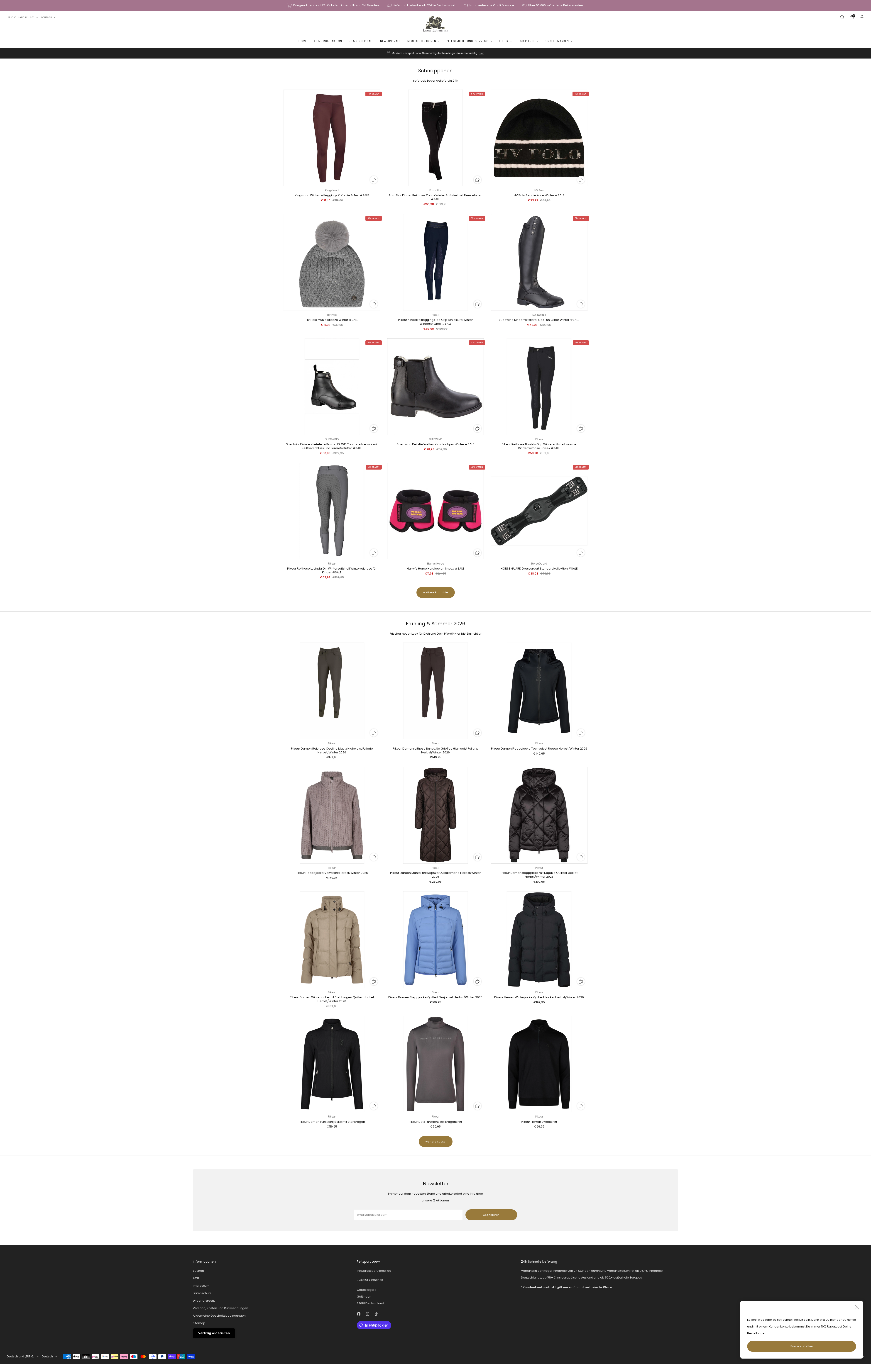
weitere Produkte (435, 592)
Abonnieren (491, 1215)
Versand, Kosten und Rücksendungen (220, 1308)
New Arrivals (390, 41)
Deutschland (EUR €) (20, 17)
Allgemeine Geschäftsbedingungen (219, 1315)
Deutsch (46, 17)
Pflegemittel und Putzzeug (468, 41)
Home (302, 41)
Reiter (503, 41)
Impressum (201, 1286)
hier (481, 53)
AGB (196, 1278)
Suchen (198, 1271)
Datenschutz (202, 1293)
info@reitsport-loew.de (374, 1271)
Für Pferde (527, 41)
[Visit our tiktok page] (376, 1314)
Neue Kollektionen (421, 41)
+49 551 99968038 (370, 1280)
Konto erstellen (801, 1346)
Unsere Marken (557, 41)
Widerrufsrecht (204, 1300)
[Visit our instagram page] (367, 1314)
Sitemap (199, 1323)
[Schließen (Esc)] (857, 1307)
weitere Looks (436, 1141)
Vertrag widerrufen (214, 1333)
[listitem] (333, 5)
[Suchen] (842, 17)
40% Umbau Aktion (328, 41)
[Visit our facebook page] (358, 1314)
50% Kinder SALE (361, 41)
